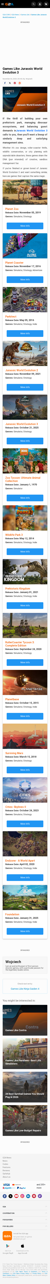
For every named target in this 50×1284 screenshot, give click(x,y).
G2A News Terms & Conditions (26, 1271)
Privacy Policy (37, 1273)
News (5, 1161)
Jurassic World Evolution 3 (31, 130)
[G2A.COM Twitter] (11, 1196)
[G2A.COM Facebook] (5, 1196)
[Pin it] (15, 83)
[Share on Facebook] (5, 83)
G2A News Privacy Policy (21, 1273)
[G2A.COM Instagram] (22, 1196)
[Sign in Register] (40, 4)
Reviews (6, 1170)
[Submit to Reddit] (19, 83)
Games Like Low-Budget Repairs (23, 1130)
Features (6, 1167)
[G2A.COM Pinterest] (34, 1196)
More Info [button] (25, 226)
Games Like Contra (15, 1030)
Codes (5, 1164)
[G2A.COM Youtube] (16, 1196)
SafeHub (6, 1174)
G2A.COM (6, 15)
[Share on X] (10, 83)
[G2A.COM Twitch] (40, 1196)
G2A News (15, 15)
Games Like (25, 15)
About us (6, 1177)
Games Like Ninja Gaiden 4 (25, 988)
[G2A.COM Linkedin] (28, 1196)
